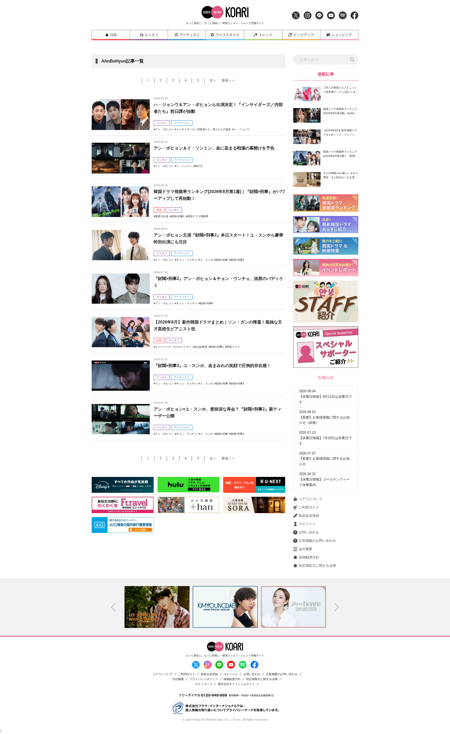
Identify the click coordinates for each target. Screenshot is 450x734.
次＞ (213, 80)
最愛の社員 (161, 216)
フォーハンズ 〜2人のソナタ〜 (173, 346)
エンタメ (151, 35)
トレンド (265, 35)
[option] (157, 607)
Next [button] (336, 607)
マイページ (307, 524)
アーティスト (189, 35)
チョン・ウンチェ (186, 259)
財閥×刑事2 (178, 216)
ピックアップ (303, 35)
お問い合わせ (309, 532)
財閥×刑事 (222, 259)
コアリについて (310, 499)
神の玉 (199, 166)
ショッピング (342, 35)
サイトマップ (203, 684)
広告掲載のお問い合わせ (317, 541)
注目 (113, 35)
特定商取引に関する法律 (317, 566)
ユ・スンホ (206, 259)
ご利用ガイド (309, 507)
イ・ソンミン (184, 166)
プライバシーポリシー (203, 679)
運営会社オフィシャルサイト (236, 684)
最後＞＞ (228, 80)
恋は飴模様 (200, 346)
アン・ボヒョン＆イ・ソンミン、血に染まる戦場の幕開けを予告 (214, 148)
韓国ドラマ (233, 346)
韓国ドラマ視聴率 (198, 216)
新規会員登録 (309, 516)
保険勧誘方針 (309, 557)
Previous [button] (113, 607)
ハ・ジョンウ (241, 129)
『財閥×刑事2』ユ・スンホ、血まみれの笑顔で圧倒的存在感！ (212, 365)
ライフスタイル (227, 35)
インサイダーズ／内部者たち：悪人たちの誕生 (203, 129)
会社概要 (305, 549)
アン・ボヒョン (164, 129)
